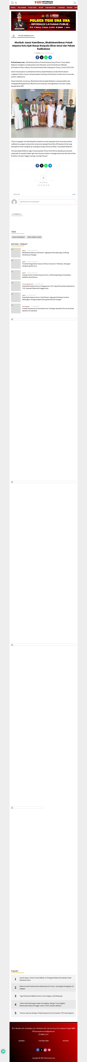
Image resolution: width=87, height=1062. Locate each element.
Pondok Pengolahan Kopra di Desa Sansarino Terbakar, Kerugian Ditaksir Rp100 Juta (46, 265)
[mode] (16, 2)
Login (74, 194)
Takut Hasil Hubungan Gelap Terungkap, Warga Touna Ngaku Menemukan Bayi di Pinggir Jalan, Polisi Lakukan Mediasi (42, 1004)
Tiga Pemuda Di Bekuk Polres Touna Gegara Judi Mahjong (41, 996)
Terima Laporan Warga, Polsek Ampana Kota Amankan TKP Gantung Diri (47, 1013)
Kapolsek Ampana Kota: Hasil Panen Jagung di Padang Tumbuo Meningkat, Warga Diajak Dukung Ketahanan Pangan (45, 298)
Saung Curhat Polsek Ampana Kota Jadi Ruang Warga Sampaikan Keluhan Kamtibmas (46, 276)
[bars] (74, 2)
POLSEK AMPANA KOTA (26, 36)
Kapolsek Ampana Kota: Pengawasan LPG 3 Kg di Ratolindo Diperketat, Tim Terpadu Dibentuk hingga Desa (48, 287)
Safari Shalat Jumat (34, 237)
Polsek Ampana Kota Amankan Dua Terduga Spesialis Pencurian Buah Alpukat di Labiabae (48, 309)
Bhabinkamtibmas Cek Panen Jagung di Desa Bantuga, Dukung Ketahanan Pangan (45, 253)
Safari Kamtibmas (18, 237)
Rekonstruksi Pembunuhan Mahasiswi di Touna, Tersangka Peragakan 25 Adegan (47, 987)
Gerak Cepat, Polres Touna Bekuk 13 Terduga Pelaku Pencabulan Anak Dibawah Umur (45, 979)
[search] (12, 2)
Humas (38, 53)
